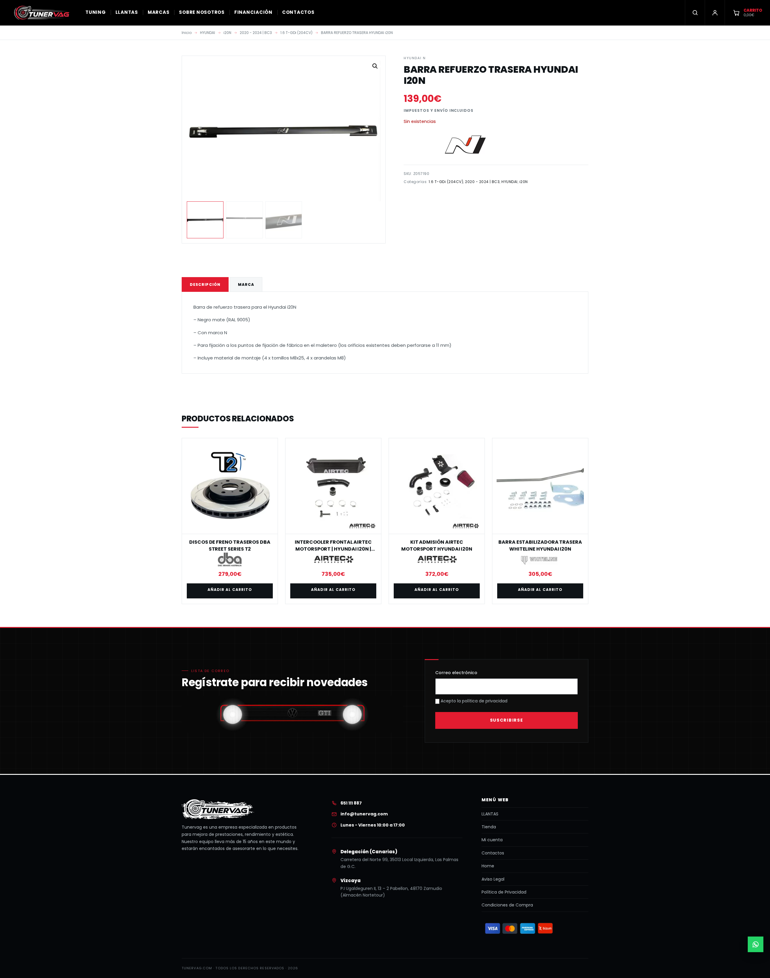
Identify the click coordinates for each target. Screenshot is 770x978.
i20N (227, 32)
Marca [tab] (246, 284)
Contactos (493, 853)
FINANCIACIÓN (253, 12)
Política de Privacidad (504, 892)
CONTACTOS (298, 12)
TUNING (95, 12)
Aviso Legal (493, 879)
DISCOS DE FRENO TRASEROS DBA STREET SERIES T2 (229, 545)
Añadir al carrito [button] (230, 589)
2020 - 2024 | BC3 (256, 32)
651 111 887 (351, 803)
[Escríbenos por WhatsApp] (755, 944)
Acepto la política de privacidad (473, 701)
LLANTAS (127, 12)
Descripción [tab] (205, 284)
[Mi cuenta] (715, 12)
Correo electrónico (456, 673)
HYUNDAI (207, 32)
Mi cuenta (492, 840)
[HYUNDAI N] (467, 145)
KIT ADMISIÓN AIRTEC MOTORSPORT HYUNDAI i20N (436, 545)
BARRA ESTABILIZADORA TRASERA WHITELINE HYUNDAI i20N (540, 545)
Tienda (489, 827)
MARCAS (159, 12)
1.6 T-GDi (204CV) (296, 32)
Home (488, 866)
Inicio (187, 32)
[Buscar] (695, 12)
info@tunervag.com (364, 814)
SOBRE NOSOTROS (202, 12)
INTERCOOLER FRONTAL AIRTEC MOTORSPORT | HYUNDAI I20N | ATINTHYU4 (333, 549)
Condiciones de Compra (507, 905)
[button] (375, 66)
